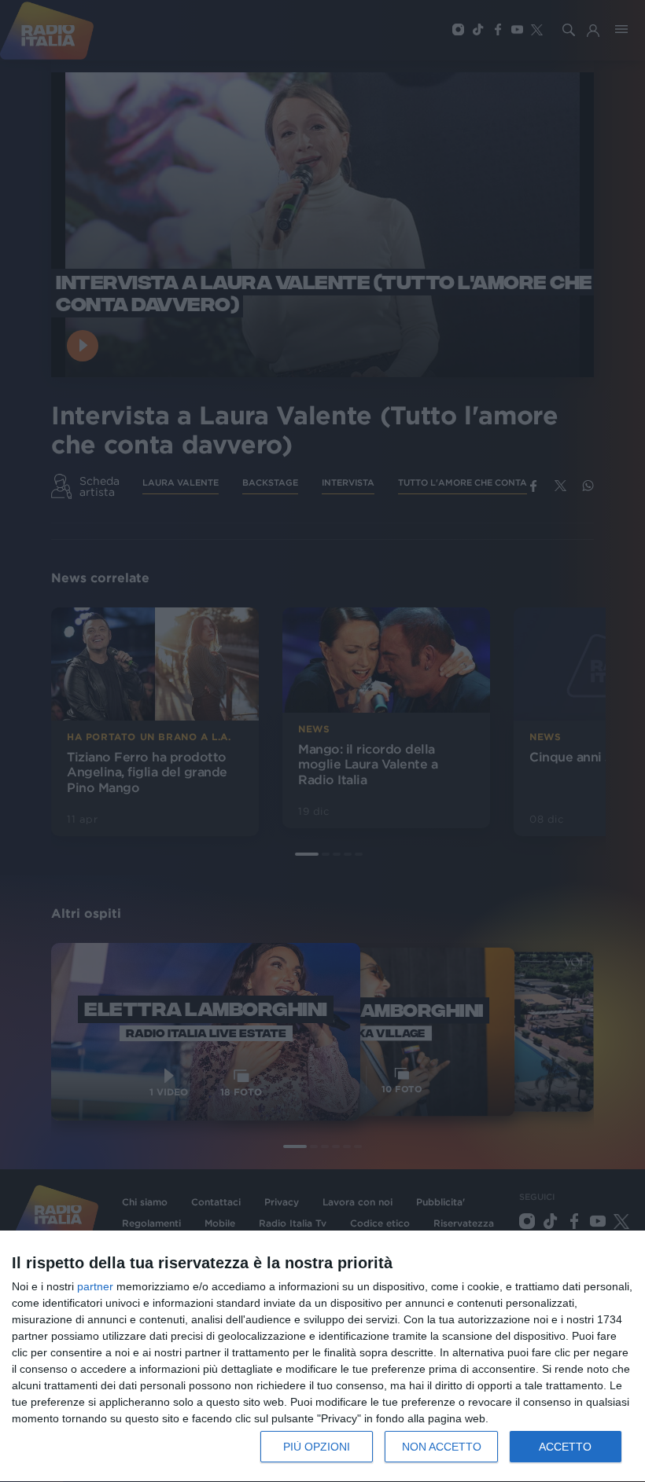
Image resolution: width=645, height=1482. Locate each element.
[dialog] (322, 1356)
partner (95, 1286)
